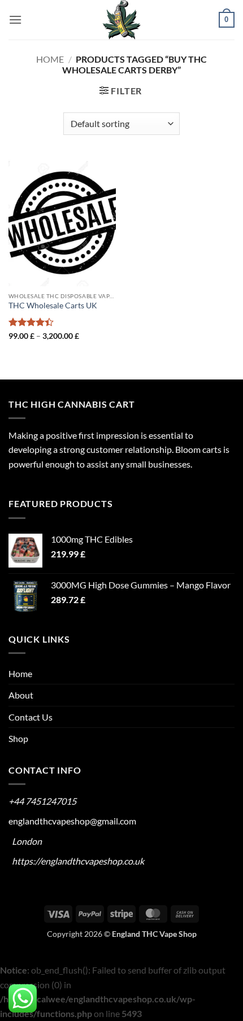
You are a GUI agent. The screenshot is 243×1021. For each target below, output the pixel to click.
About (20, 695)
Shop (18, 738)
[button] (15, 19)
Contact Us (30, 717)
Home (50, 59)
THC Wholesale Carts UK (52, 305)
